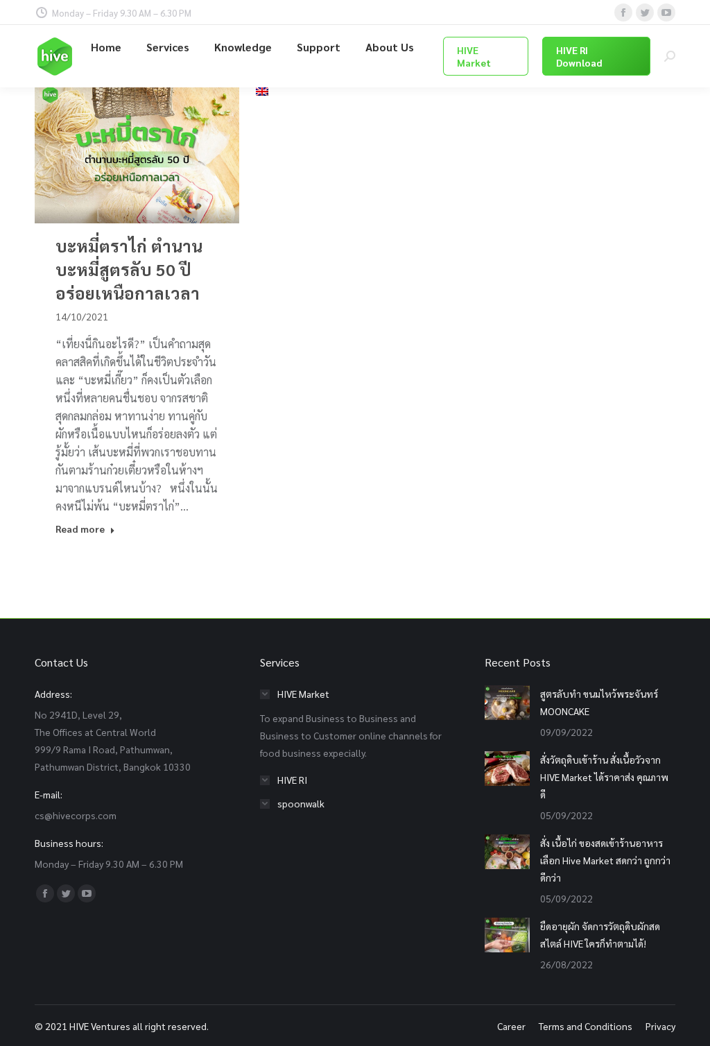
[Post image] (507, 702)
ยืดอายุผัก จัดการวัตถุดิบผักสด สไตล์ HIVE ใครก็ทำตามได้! (600, 935)
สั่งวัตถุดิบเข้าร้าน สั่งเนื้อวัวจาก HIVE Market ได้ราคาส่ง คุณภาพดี (604, 776)
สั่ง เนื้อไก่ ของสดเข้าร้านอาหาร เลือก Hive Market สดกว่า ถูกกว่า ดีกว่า (605, 860)
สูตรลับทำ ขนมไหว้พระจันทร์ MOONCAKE (599, 702)
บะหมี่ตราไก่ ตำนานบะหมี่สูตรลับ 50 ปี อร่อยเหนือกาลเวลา (128, 269)
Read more (80, 528)
